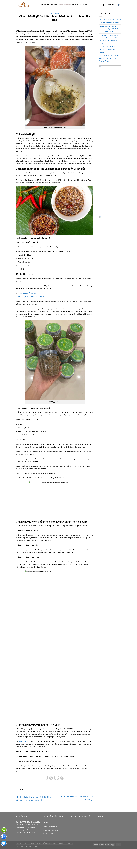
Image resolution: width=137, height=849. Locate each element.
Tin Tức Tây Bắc (65, 5)
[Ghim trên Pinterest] (58, 778)
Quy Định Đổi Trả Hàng (51, 826)
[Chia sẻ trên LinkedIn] (62, 778)
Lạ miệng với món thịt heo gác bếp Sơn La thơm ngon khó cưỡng (110, 49)
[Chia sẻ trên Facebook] (47, 778)
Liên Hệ (84, 5)
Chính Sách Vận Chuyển (51, 834)
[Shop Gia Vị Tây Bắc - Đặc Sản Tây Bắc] (26, 5)
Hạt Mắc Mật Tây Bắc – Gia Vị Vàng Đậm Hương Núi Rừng (110, 21)
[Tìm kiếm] (39, 5)
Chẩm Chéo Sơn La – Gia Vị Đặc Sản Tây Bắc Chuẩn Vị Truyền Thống (109, 58)
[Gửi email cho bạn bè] (54, 778)
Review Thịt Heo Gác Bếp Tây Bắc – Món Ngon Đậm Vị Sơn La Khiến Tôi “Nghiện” (109, 29)
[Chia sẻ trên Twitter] (51, 778)
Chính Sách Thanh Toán (51, 830)
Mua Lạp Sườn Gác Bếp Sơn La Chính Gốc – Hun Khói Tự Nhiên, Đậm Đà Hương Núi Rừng (109, 39)
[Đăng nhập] (104, 5)
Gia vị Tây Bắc (23, 741)
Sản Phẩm (75, 5)
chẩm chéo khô (47, 729)
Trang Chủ (45, 5)
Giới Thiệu (54, 5)
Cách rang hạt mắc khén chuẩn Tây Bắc (32, 297)
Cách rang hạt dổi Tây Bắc (27, 293)
